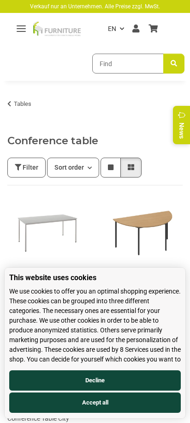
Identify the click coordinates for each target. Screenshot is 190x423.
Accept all (95, 402)
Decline (95, 380)
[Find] (173, 64)
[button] (136, 28)
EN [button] (112, 28)
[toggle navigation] (21, 29)
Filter (29, 167)
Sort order (69, 167)
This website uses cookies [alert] (52, 277)
